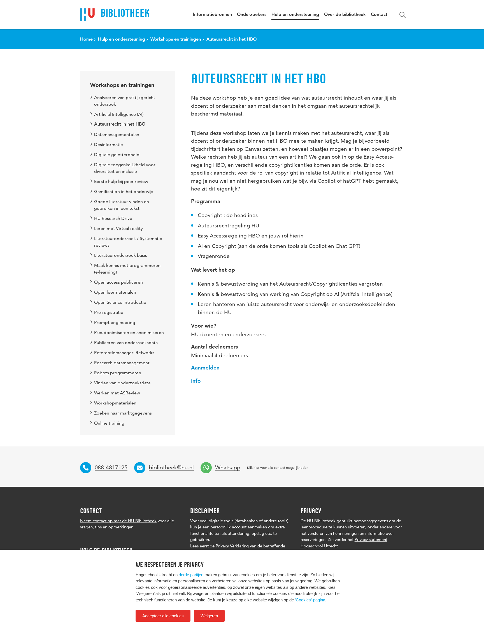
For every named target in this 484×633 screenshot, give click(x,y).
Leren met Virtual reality (118, 228)
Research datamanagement (122, 362)
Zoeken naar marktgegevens (123, 413)
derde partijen (191, 574)
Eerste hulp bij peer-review (121, 181)
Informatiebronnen (212, 15)
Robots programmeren (117, 372)
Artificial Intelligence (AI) (118, 114)
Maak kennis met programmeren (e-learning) (127, 269)
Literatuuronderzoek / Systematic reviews (128, 242)
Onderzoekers (251, 15)
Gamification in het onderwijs (123, 191)
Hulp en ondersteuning (295, 15)
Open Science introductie (120, 302)
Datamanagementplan (116, 134)
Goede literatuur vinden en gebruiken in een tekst (121, 205)
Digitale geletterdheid (116, 154)
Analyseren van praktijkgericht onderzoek (124, 101)
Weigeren (209, 615)
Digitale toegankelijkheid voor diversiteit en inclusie (124, 168)
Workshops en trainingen (122, 85)
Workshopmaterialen (115, 403)
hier (256, 467)
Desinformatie (108, 144)
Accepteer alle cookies (163, 615)
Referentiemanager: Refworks (124, 352)
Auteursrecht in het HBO (119, 124)
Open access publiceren (118, 282)
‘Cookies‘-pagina (310, 599)
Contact (379, 15)
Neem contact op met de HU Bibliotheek (118, 520)
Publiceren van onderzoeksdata (126, 342)
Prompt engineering (114, 322)
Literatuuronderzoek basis (120, 255)
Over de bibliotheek (345, 15)
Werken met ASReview (117, 393)
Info (196, 381)
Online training (109, 423)
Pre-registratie (108, 312)
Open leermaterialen (115, 292)
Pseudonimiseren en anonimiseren (129, 332)
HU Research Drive (113, 218)
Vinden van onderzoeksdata (122, 382)
